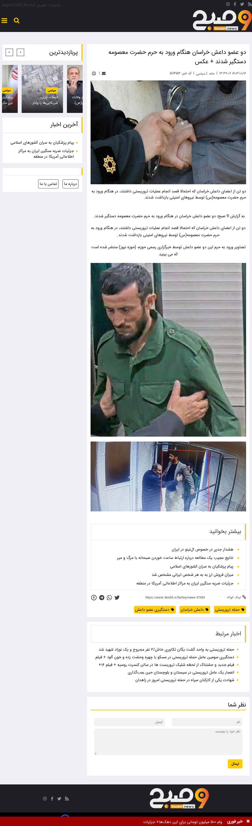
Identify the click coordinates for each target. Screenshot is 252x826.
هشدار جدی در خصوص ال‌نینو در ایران (202, 549)
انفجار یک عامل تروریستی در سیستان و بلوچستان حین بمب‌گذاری (181, 672)
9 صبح (223, 216)
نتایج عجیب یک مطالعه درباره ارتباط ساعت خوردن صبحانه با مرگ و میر (175, 558)
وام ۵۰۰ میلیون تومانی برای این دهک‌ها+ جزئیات (182, 822)
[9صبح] (222, 20)
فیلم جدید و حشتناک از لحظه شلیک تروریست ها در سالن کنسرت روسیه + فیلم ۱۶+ (166, 665)
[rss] (250, 5)
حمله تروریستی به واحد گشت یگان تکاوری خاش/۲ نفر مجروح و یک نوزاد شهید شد (166, 649)
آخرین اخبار (64, 124)
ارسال (235, 763)
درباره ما (70, 184)
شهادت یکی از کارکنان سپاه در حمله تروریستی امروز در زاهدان (184, 680)
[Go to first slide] (9, 52)
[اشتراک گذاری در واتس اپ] (109, 598)
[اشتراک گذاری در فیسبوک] (94, 597)
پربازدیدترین (63, 52)
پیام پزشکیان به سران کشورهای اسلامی (201, 566)
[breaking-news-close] (248, 821)
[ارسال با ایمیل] (104, 73)
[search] (16, 20)
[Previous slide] (20, 52)
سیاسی (52, 90)
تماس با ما (48, 184)
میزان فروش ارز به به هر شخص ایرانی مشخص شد (192, 575)
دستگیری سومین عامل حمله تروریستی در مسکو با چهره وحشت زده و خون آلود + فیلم (164, 657)
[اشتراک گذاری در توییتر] (117, 597)
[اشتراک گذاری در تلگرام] (101, 597)
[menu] (4, 20)
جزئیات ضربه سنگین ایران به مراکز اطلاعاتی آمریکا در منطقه (184, 583)
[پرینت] (94, 73)
